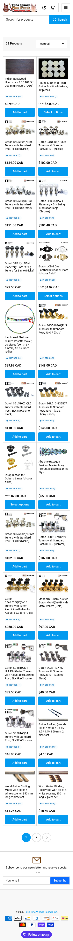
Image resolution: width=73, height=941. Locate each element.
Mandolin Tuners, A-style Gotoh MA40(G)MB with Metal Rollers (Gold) (53, 602)
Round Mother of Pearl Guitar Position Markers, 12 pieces (53, 86)
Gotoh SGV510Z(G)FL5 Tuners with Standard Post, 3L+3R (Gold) (53, 329)
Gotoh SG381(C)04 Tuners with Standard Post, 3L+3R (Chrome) (18, 737)
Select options (53, 112)
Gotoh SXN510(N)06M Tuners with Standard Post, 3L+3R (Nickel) (52, 145)
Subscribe (60, 880)
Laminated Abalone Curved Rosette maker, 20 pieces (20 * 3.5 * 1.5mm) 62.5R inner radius (18, 344)
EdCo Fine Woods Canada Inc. (41, 911)
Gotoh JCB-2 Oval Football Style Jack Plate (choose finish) (53, 270)
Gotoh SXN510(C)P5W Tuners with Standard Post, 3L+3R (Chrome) (18, 204)
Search (62, 19)
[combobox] (36, 19)
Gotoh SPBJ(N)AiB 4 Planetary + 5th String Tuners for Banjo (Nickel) (19, 267)
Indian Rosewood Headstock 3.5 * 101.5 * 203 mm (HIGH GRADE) (19, 82)
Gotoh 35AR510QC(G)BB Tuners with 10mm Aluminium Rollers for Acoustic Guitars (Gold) (19, 606)
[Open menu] (66, 7)
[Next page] (47, 837)
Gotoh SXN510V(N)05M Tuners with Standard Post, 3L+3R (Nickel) (19, 537)
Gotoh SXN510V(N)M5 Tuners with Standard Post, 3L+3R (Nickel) (19, 145)
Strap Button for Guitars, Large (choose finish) (18, 478)
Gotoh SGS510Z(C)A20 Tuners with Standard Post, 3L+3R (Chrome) (53, 540)
